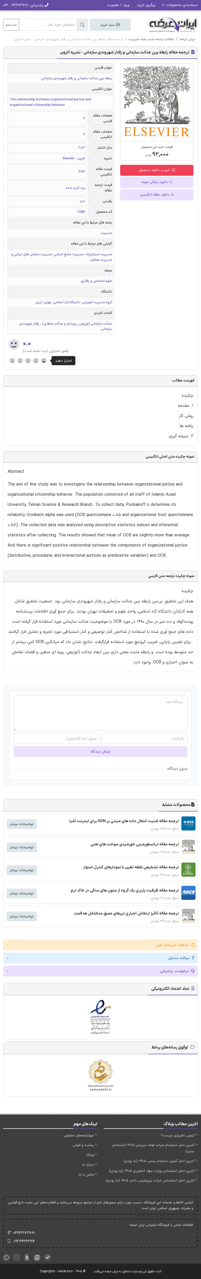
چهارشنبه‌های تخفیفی (79, 1135)
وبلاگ (90, 1155)
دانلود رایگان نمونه (155, 182)
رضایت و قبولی (83, 1145)
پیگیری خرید (146, 5)
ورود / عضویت (118, 5)
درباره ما (88, 1164)
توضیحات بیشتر (22, 824)
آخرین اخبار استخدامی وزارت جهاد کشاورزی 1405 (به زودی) (151, 1171)
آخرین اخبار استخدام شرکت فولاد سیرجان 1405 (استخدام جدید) (153, 1148)
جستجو (11, 25)
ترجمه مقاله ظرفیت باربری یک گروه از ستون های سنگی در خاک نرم (125, 891)
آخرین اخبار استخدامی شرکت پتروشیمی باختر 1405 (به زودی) (150, 1180)
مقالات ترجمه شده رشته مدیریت (151, 39)
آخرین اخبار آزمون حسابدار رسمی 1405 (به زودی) (159, 1161)
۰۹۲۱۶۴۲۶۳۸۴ (24, 1241)
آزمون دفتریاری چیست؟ (177, 1135)
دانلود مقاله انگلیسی (155, 194)
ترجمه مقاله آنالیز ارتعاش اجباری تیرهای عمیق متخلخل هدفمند (126, 914)
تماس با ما (86, 1174)
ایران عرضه (187, 39)
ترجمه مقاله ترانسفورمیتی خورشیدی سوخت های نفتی (135, 844)
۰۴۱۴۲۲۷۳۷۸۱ (24, 1233)
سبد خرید (107, 25)
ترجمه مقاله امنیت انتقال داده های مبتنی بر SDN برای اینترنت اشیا (124, 821)
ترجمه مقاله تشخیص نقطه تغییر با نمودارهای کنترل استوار (131, 867)
